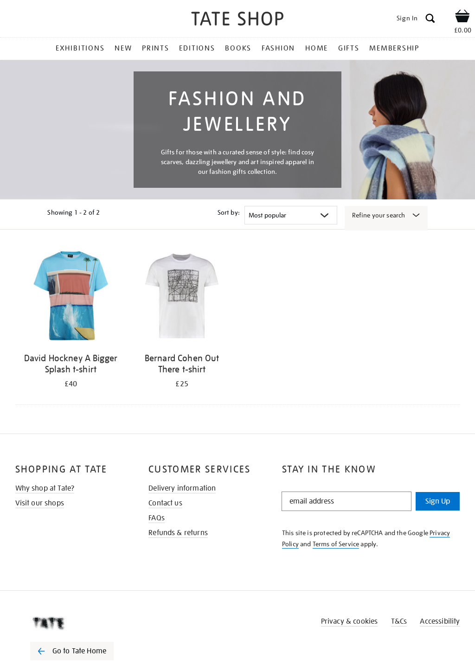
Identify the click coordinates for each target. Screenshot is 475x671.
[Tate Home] (78, 623)
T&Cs (399, 621)
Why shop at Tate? (45, 488)
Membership (394, 48)
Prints (155, 48)
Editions (197, 48)
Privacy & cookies (349, 621)
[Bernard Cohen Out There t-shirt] (182, 297)
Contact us (165, 503)
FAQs (156, 518)
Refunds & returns (178, 532)
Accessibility (440, 621)
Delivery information (182, 488)
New (123, 48)
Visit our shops (39, 503)
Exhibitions (80, 48)
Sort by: (229, 212)
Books (238, 48)
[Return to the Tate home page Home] (237, 20)
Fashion (278, 48)
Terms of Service (336, 544)
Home (316, 48)
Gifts (348, 48)
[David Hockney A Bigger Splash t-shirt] (71, 297)
